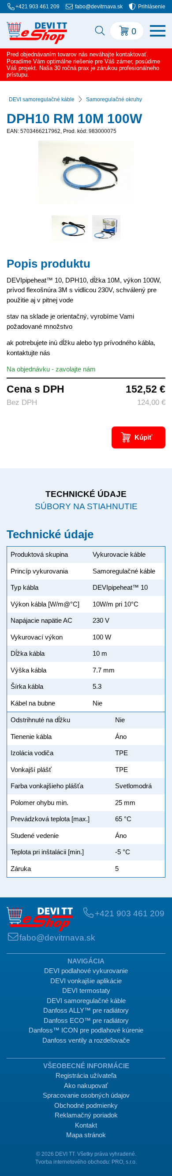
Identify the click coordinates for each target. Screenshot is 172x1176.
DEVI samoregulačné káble (42, 99)
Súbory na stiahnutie (86, 506)
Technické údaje (86, 494)
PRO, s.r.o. (124, 1162)
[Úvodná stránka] (40, 919)
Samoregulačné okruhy (114, 99)
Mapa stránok (86, 1135)
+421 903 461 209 (37, 7)
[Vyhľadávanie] (99, 31)
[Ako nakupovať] (37, 33)
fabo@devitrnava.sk (99, 7)
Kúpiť (143, 437)
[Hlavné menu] (157, 31)
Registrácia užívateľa (86, 1075)
